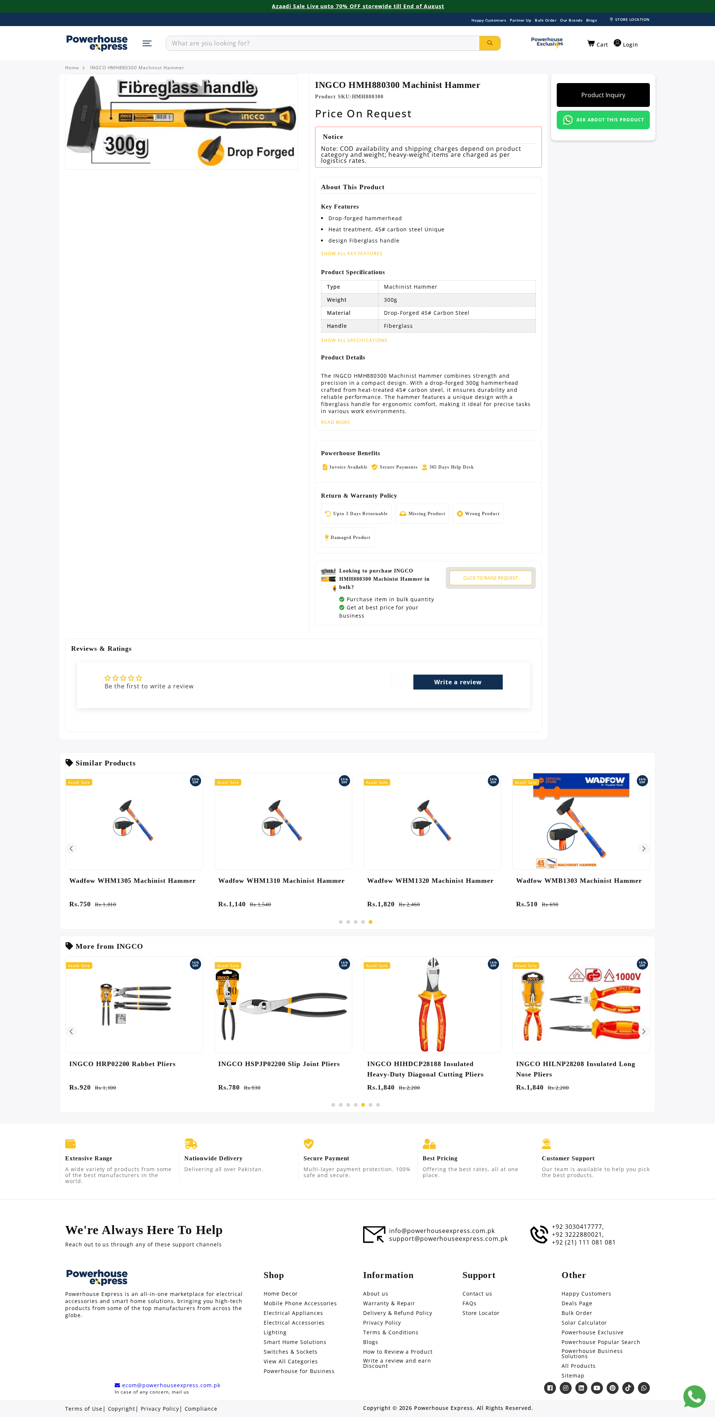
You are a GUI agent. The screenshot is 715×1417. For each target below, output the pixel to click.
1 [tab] (341, 922)
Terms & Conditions (391, 1332)
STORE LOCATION (632, 19)
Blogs (591, 20)
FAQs (470, 1303)
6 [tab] (370, 1105)
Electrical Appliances (293, 1313)
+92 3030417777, (578, 1227)
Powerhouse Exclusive (592, 1332)
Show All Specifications (354, 340)
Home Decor (281, 1293)
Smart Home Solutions (295, 1342)
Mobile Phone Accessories (300, 1303)
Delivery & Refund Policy (397, 1313)
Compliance (201, 1408)
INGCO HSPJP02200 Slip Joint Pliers (279, 1064)
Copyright (122, 1408)
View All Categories (291, 1361)
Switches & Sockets (290, 1351)
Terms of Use (83, 1408)
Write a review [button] (458, 682)
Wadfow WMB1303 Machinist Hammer (579, 880)
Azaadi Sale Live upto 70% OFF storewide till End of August (358, 6)
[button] (597, 43)
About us (375, 1293)
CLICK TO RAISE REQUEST (490, 578)
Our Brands (571, 20)
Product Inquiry (603, 95)
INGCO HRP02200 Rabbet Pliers (122, 1064)
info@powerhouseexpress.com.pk (442, 1231)
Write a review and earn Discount (397, 1363)
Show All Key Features (352, 253)
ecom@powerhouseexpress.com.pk (170, 1385)
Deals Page (577, 1303)
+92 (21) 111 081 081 (584, 1242)
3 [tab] (356, 922)
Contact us (478, 1293)
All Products (579, 1366)
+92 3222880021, (578, 1234)
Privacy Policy (382, 1322)
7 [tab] (378, 1105)
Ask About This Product (610, 120)
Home (72, 68)
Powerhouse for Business (299, 1371)
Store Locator (481, 1313)
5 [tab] (370, 922)
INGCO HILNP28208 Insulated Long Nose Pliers (575, 1069)
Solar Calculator (584, 1322)
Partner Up (520, 20)
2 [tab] (348, 922)
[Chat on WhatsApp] (694, 1396)
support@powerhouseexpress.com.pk (448, 1239)
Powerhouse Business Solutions (592, 1353)
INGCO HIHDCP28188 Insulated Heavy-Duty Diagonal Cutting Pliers (425, 1069)
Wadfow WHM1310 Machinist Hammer (281, 880)
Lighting (275, 1332)
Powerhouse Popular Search (601, 1342)
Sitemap (573, 1375)
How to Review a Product (398, 1351)
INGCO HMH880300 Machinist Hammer (137, 68)
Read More (335, 422)
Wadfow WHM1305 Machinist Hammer (132, 880)
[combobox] (322, 43)
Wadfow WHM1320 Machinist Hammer (430, 880)
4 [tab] (363, 922)
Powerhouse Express (443, 1408)
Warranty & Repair (389, 1303)
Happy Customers (488, 20)
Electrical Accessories (294, 1322)
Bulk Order (545, 20)
